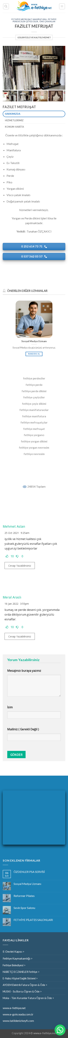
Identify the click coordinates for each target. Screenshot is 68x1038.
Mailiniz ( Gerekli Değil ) (23, 729)
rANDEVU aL (34, 354)
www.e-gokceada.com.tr (18, 1014)
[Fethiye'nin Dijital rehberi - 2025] (34, 6)
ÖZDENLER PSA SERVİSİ (29, 871)
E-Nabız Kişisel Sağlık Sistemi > (20, 978)
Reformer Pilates (24, 895)
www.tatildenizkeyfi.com (18, 1020)
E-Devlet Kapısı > (13, 951)
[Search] (6, 6)
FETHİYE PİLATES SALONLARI (33, 919)
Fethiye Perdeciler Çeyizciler (35, 20)
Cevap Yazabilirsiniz (19, 565)
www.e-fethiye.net (14, 1008)
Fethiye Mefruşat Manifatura (29, 19)
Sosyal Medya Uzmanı (27, 883)
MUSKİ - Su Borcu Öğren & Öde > (22, 991)
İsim (10, 707)
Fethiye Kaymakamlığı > (17, 958)
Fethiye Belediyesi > (14, 965)
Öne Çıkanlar (47, 21)
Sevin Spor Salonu (24, 907)
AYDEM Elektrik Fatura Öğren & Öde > (25, 984)
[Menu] (62, 6)
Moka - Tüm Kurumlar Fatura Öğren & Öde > (28, 998)
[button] (60, 1030)
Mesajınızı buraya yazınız (24, 671)
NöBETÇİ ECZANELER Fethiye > (21, 971)
